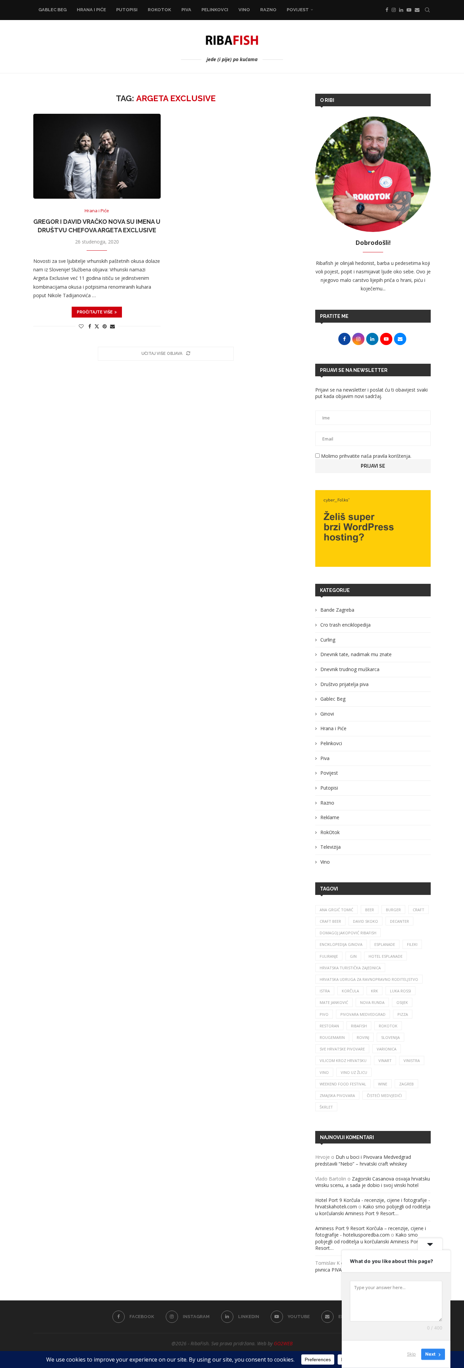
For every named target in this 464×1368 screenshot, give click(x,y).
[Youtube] (409, 10)
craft (418, 909)
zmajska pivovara (337, 1095)
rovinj (363, 1037)
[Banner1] (373, 528)
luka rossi (400, 990)
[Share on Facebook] (89, 326)
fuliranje (329, 956)
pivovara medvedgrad (363, 1014)
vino (324, 1072)
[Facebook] (387, 10)
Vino (244, 9)
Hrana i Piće (91, 9)
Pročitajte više (95, 312)
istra (325, 990)
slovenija (390, 1037)
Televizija (330, 847)
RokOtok (159, 9)
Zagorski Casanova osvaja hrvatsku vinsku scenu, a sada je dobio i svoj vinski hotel (372, 1182)
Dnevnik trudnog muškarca (349, 669)
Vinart (385, 1060)
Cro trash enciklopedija (345, 625)
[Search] (427, 10)
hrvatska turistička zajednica (350, 967)
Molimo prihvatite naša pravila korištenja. (365, 456)
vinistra (412, 1060)
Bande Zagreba (337, 610)
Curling (327, 639)
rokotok (388, 1025)
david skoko (365, 921)
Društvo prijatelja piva (344, 684)
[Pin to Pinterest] (105, 326)
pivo (324, 1014)
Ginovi (327, 713)
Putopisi (127, 9)
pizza (402, 1014)
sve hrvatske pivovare (342, 1048)
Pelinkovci (214, 9)
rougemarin (332, 1037)
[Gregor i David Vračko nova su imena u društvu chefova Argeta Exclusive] (97, 156)
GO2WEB (283, 1343)
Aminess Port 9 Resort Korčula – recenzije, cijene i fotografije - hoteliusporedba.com (370, 1231)
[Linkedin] (401, 10)
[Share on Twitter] (96, 326)
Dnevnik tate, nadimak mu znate (356, 654)
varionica (386, 1048)
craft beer (330, 921)
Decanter (399, 921)
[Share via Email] (112, 326)
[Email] (417, 10)
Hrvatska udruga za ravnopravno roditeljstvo (369, 979)
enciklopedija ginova (341, 944)
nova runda (372, 1002)
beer (369, 909)
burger (393, 909)
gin (353, 956)
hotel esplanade (386, 956)
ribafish (359, 1025)
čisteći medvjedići (384, 1095)
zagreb (406, 1083)
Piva (186, 9)
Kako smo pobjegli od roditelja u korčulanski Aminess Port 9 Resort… (372, 1210)
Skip (411, 1354)
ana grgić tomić (336, 909)
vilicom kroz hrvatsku (343, 1060)
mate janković (334, 1002)
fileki (412, 944)
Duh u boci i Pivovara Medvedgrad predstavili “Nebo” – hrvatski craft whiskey (363, 1160)
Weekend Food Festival (343, 1083)
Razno (268, 9)
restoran (329, 1025)
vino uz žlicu (354, 1072)
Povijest (298, 9)
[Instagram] (394, 10)
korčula (350, 990)
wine (382, 1083)
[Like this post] (81, 326)
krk (374, 990)
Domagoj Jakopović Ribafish (348, 932)
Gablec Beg (52, 9)
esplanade (384, 944)
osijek (402, 1002)
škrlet (326, 1107)
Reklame (329, 817)
